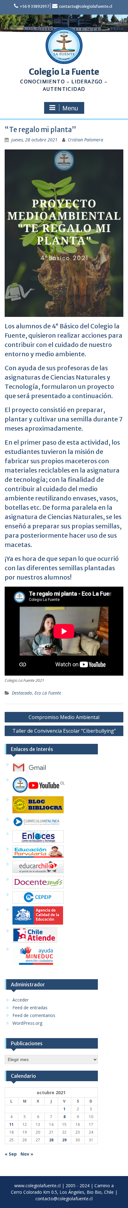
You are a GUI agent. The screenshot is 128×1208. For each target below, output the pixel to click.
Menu (70, 108)
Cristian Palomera (85, 140)
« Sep (11, 1154)
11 (11, 1124)
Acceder (20, 1000)
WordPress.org (27, 1023)
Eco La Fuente (47, 693)
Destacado (22, 693)
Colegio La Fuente (64, 72)
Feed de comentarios (33, 1015)
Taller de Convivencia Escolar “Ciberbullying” (64, 730)
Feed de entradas (30, 1007)
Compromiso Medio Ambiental (64, 717)
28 (51, 1140)
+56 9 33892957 (34, 6)
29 (64, 1140)
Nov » (27, 1154)
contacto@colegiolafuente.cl (85, 6)
